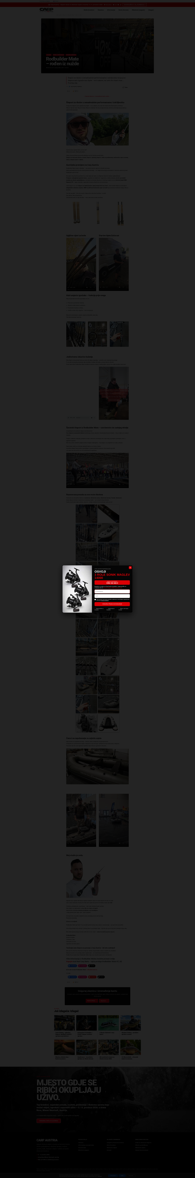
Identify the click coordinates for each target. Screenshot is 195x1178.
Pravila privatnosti (105, 600)
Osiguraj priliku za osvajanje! (112, 604)
